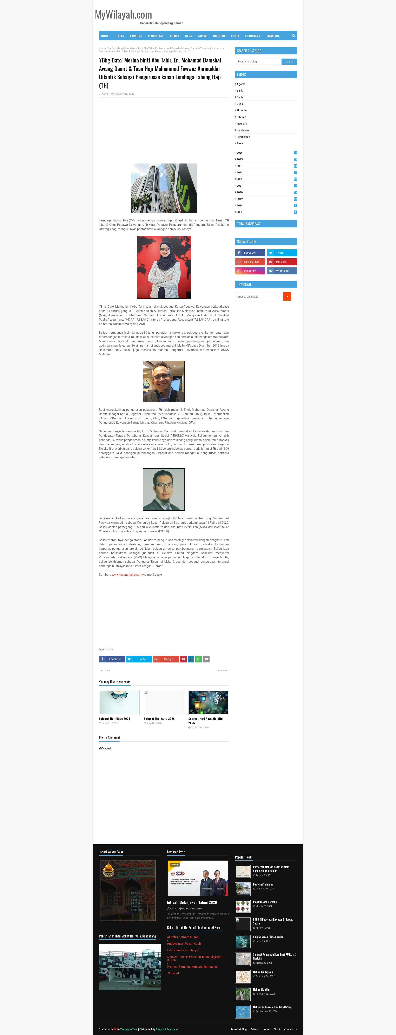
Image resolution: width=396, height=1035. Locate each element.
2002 (266, 212)
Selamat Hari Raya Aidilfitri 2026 (205, 720)
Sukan (240, 143)
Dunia (240, 103)
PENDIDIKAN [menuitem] (156, 35)
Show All (173, 973)
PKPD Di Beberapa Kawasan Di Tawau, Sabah (273, 921)
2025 (267, 159)
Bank (240, 90)
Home (102, 48)
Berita (111, 48)
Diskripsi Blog (239, 1029)
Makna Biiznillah (261, 989)
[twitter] (282, 252)
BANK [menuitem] (188, 35)
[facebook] (250, 252)
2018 (266, 205)
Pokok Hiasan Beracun (265, 902)
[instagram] (250, 270)
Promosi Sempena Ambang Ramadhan (192, 966)
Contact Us (290, 1029)
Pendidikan (243, 136)
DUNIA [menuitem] (235, 35)
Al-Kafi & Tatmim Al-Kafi (182, 937)
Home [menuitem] (104, 35)
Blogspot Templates (167, 1029)
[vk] (282, 270)
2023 (267, 172)
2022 (267, 179)
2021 (267, 185)
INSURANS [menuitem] (273, 35)
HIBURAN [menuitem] (219, 35)
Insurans (242, 123)
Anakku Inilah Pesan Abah (184, 943)
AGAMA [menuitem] (174, 35)
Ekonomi (242, 110)
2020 (267, 192)
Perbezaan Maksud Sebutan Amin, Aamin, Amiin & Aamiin (271, 869)
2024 (267, 165)
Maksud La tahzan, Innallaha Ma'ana (272, 1007)
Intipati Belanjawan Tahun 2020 (192, 902)
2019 (267, 198)
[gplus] (250, 261)
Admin (105, 93)
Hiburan (241, 117)
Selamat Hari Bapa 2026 (114, 718)
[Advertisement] (164, 130)
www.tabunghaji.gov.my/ (128, 574)
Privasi (254, 1029)
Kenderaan (243, 130)
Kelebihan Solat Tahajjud (183, 950)
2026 (267, 152)
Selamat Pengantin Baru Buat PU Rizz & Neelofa (274, 957)
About (276, 1029)
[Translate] (287, 296)
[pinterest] (282, 261)
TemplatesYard (129, 1029)
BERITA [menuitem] (119, 35)
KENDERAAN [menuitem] (252, 35)
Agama (241, 84)
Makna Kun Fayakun (263, 972)
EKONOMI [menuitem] (136, 35)
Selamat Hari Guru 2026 (159, 718)
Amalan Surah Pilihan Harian (268, 937)
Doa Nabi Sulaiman (263, 884)
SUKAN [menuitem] (202, 35)
